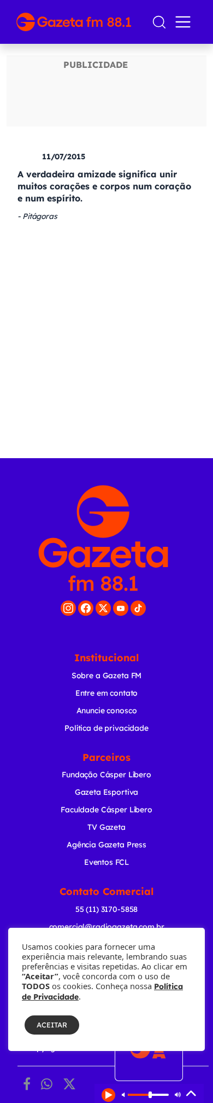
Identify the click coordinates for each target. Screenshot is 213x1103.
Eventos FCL (106, 862)
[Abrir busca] (159, 22)
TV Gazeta (106, 827)
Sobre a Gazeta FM (106, 675)
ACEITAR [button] (52, 1024)
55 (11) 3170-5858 (106, 909)
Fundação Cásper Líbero (106, 774)
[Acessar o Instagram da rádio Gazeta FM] (68, 608)
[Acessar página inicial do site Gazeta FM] (79, 22)
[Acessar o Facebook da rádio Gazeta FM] (86, 608)
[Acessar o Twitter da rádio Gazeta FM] (103, 608)
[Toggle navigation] (185, 22)
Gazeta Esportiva (107, 792)
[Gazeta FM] (103, 538)
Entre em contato (106, 693)
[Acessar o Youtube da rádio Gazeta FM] (120, 608)
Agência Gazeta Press (106, 845)
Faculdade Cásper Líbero (106, 810)
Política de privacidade (106, 728)
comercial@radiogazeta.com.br (106, 927)
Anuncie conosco (106, 710)
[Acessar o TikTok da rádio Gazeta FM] (138, 608)
